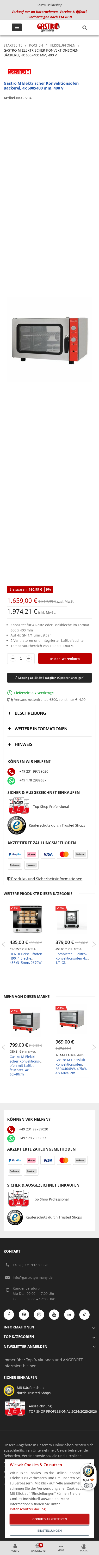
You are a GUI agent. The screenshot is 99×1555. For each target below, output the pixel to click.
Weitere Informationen (41, 729)
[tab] (49, 713)
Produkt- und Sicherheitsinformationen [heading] (46, 879)
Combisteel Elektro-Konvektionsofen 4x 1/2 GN (71, 958)
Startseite (13, 45)
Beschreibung (30, 713)
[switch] (88, 1485)
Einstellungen (49, 1530)
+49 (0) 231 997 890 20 (30, 1265)
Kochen (36, 45)
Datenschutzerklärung (28, 1509)
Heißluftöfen (62, 45)
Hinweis (23, 744)
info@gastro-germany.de (33, 1277)
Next (94, 944)
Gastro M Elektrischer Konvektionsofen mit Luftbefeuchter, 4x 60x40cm (25, 1065)
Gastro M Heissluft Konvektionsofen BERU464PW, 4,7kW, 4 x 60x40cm (71, 1066)
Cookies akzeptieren (49, 1519)
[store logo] (49, 27)
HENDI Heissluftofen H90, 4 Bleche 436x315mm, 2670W (26, 958)
